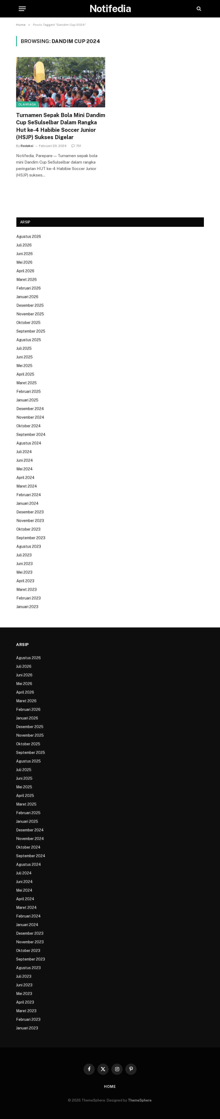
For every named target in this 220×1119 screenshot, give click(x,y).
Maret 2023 (26, 589)
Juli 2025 (24, 348)
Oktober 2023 (28, 529)
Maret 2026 (26, 279)
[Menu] (22, 9)
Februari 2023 (28, 598)
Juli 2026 (24, 245)
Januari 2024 (27, 503)
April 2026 (25, 271)
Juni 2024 (24, 460)
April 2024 (25, 477)
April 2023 (25, 581)
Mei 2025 (24, 365)
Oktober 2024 (28, 426)
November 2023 (30, 520)
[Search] (198, 9)
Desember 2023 (30, 512)
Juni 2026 (24, 254)
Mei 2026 (24, 262)
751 (78, 146)
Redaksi (27, 146)
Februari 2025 (28, 391)
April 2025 (25, 374)
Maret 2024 (26, 486)
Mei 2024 (24, 469)
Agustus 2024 (28, 443)
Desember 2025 (30, 305)
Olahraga (27, 104)
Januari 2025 (27, 400)
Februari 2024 (28, 495)
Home (110, 1087)
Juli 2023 (24, 555)
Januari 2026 (27, 297)
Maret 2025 (26, 383)
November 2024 (30, 417)
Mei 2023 (24, 572)
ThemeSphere (140, 1100)
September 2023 (30, 538)
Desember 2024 (30, 409)
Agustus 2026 (28, 236)
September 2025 (30, 331)
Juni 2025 (24, 357)
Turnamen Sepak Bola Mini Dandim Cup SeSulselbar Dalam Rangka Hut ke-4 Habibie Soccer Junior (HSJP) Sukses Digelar (60, 126)
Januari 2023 (27, 607)
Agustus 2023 (28, 546)
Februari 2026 (28, 288)
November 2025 (30, 314)
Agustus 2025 (28, 340)
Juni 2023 (24, 564)
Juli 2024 (24, 452)
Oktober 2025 (28, 322)
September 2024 (31, 434)
